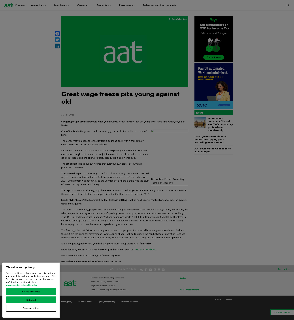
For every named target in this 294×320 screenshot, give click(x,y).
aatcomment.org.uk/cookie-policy (21, 285)
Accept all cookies (31, 291)
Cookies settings (31, 308)
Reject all (31, 299)
